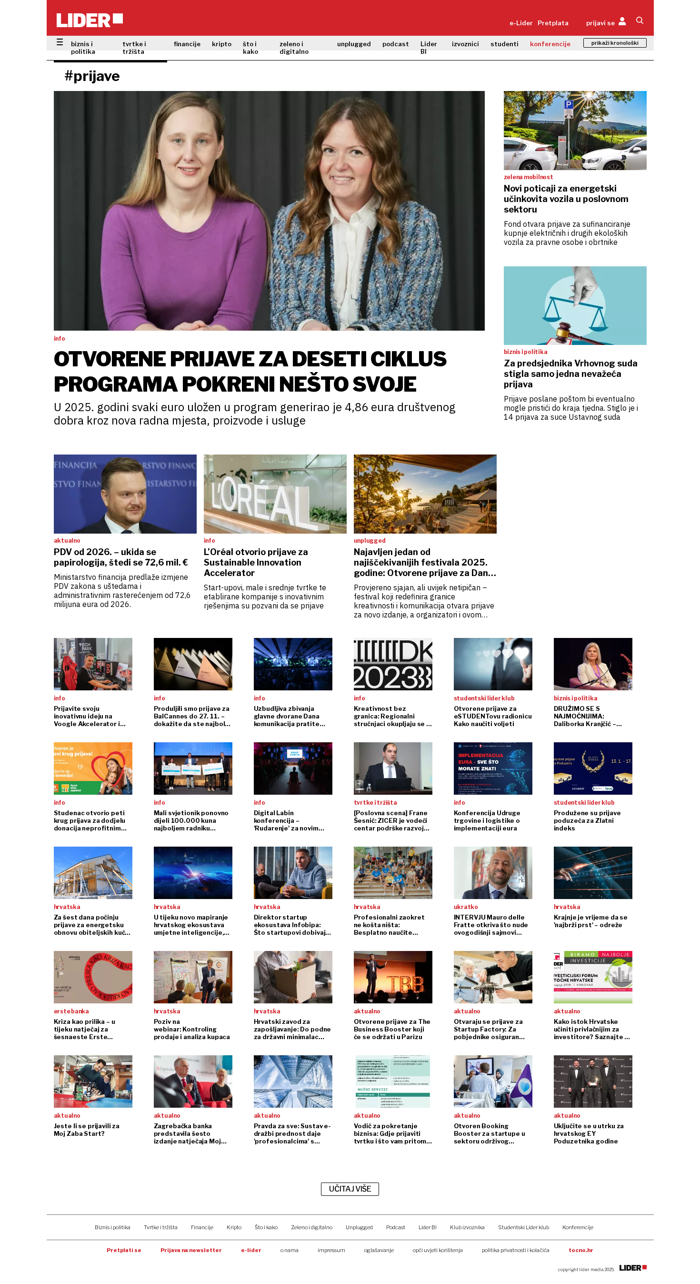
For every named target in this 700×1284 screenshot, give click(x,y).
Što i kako (266, 1227)
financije (187, 44)
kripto (221, 44)
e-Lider (521, 23)
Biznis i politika (112, 1227)
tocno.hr (581, 1250)
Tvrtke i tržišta (161, 1227)
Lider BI (428, 47)
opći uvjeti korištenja (438, 1250)
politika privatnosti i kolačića (516, 1250)
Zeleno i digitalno (311, 1227)
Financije (202, 1227)
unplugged (354, 44)
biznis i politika (83, 47)
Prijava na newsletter (191, 1250)
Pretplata (553, 23)
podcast (395, 44)
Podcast (395, 1227)
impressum (331, 1250)
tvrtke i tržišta (134, 47)
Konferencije (577, 1227)
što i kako (250, 47)
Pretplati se (124, 1250)
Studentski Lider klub (523, 1227)
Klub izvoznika (467, 1227)
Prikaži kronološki (615, 43)
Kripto (234, 1227)
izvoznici (465, 44)
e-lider (251, 1250)
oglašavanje (379, 1250)
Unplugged (359, 1227)
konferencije (550, 44)
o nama (289, 1250)
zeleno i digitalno (294, 47)
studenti (504, 44)
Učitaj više (350, 1188)
